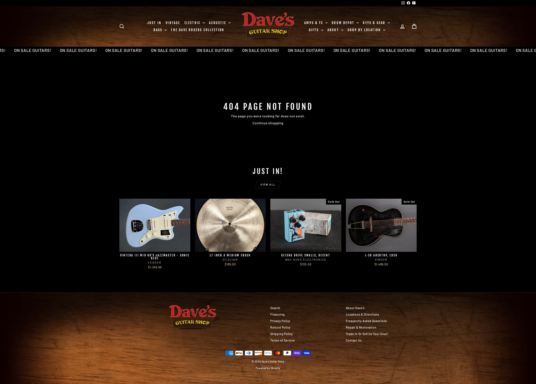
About (333, 30)
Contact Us (354, 340)
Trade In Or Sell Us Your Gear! (367, 334)
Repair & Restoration (361, 327)
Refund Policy (280, 327)
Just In (154, 23)
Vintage (173, 23)
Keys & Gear (375, 23)
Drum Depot (344, 23)
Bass (158, 30)
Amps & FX (314, 23)
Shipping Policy (281, 334)
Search (275, 308)
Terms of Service (282, 340)
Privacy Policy (280, 321)
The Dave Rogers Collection (197, 30)
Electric (193, 23)
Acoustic (218, 23)
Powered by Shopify (268, 368)
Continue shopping (268, 123)
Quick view (154, 247)
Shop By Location (365, 30)
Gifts (314, 30)
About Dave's (355, 308)
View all (267, 184)
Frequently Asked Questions (366, 321)
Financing (277, 314)
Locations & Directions (362, 314)
